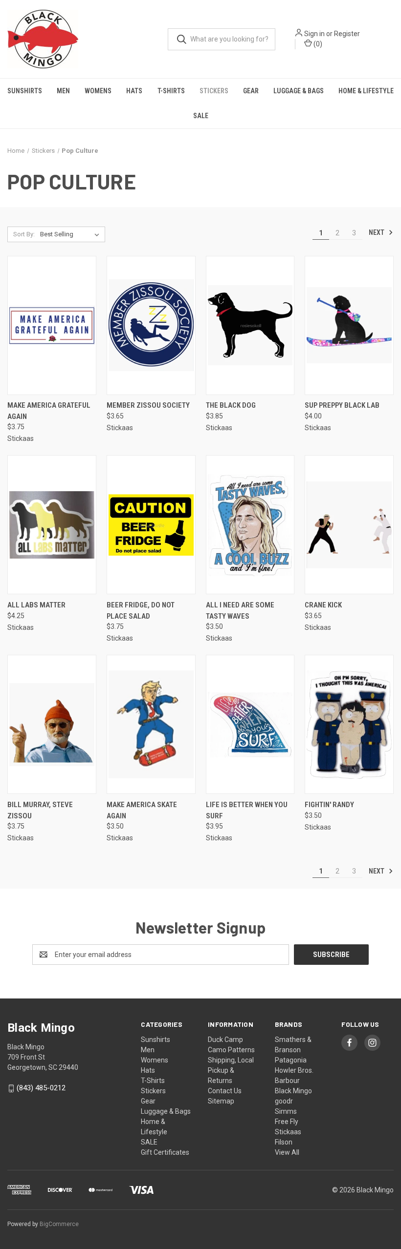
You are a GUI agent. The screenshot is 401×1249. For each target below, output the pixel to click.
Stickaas (288, 1132)
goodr (284, 1101)
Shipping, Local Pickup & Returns (231, 1070)
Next (377, 232)
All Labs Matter (36, 605)
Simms (286, 1111)
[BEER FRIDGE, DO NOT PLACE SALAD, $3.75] (151, 524)
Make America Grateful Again (48, 411)
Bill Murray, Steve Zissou (40, 810)
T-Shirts (171, 91)
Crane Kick (323, 605)
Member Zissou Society (148, 405)
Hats (134, 91)
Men (63, 91)
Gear (251, 91)
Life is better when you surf (247, 810)
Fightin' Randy (329, 804)
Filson (283, 1142)
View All (287, 1152)
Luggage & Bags (298, 91)
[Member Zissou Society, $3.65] (151, 325)
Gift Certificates (165, 1152)
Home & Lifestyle (366, 91)
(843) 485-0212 (41, 1087)
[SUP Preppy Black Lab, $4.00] (349, 325)
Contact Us (225, 1091)
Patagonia (291, 1060)
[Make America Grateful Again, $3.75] (51, 325)
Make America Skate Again (142, 810)
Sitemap (221, 1101)
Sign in (314, 34)
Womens (98, 91)
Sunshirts (24, 91)
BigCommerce (59, 1224)
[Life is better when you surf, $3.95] (250, 724)
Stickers (214, 91)
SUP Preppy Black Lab (342, 405)
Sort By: (24, 234)
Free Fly (286, 1121)
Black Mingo (293, 1091)
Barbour (287, 1080)
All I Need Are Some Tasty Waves (240, 611)
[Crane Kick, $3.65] (349, 524)
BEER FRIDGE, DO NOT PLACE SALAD (141, 611)
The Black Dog (231, 405)
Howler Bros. (294, 1070)
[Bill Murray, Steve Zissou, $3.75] (51, 724)
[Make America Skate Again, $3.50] (151, 724)
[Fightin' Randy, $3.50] (349, 724)
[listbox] (72, 234)
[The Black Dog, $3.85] (250, 325)
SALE (200, 116)
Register (347, 34)
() (317, 44)
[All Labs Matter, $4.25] (51, 524)
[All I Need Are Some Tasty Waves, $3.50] (250, 524)
